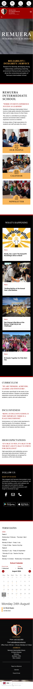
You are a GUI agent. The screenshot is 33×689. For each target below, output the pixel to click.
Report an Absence (16, 666)
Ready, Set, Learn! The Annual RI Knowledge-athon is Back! (15, 254)
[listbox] (9, 568)
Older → (16, 368)
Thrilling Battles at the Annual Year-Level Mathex (14, 289)
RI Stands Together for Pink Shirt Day (15, 359)
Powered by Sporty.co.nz (16, 683)
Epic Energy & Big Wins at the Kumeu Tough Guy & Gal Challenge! (14, 324)
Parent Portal (16, 673)
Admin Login (17, 685)
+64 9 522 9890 (18, 639)
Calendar (16, 669)
